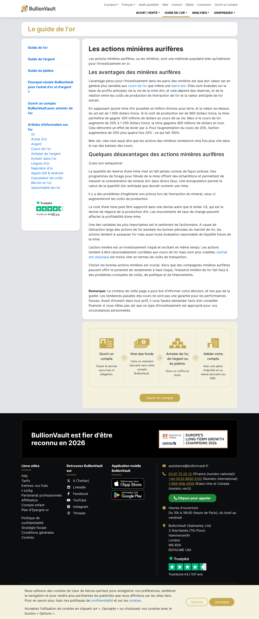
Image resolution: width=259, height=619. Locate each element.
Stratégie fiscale (33, 528)
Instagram (80, 507)
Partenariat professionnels (41, 495)
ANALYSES (199, 12)
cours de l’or (137, 86)
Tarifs (25, 481)
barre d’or (178, 86)
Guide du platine (41, 71)
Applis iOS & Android (47, 173)
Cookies (27, 537)
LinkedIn (79, 487)
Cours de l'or (41, 149)
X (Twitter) (81, 481)
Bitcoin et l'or (41, 183)
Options (197, 602)
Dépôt (190, 4)
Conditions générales (37, 532)
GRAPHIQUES (223, 12)
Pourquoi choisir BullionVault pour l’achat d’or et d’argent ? (50, 87)
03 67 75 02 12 (180, 474)
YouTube (79, 500)
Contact (177, 4)
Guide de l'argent (41, 59)
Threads (79, 513)
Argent (36, 144)
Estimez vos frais (34, 486)
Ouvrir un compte (226, 4)
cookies (135, 600)
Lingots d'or (40, 163)
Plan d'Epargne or (35, 510)
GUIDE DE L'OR (175, 12)
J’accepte (221, 602)
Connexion (204, 4)
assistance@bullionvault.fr (188, 466)
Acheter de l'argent (46, 154)
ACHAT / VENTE (147, 12)
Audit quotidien (149, 4)
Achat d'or (39, 139)
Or (33, 134)
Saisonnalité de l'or (45, 188)
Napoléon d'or (42, 168)
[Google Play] (128, 495)
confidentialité (102, 600)
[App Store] (128, 483)
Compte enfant (33, 505)
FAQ (24, 476)
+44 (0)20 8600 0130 (185, 479)
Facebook (80, 494)
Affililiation (29, 500)
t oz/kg (27, 490)
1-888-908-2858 (181, 484)
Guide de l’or (38, 47)
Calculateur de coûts (47, 178)
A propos (110, 4)
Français (127, 4)
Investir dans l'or (43, 158)
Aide (165, 4)
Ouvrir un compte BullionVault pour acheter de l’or (50, 108)
